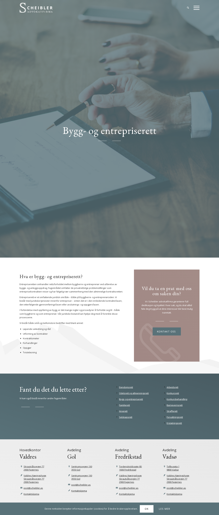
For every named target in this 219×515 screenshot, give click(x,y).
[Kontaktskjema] (21, 494)
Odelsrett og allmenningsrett (134, 393)
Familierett (124, 405)
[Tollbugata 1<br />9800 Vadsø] (164, 466)
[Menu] (195, 7)
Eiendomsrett (126, 387)
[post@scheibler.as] (21, 488)
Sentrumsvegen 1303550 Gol (81, 468)
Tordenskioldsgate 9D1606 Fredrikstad (130, 468)
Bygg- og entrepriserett (131, 399)
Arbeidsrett (172, 387)
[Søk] (188, 7)
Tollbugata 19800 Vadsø (173, 468)
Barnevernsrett (175, 405)
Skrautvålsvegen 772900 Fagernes (34, 468)
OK (147, 508)
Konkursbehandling (177, 399)
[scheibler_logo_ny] (36, 7)
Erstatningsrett (174, 423)
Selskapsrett (125, 417)
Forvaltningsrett (175, 417)
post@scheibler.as (33, 488)
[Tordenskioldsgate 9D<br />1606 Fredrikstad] (117, 466)
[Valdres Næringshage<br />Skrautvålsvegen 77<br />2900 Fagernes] (21, 475)
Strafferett (172, 411)
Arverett (123, 411)
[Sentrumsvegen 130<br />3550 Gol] (69, 466)
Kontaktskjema (31, 494)
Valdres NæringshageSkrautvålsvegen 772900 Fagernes (35, 479)
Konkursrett (173, 393)
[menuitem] (188, 7)
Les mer (164, 508)
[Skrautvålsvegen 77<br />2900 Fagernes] (21, 466)
